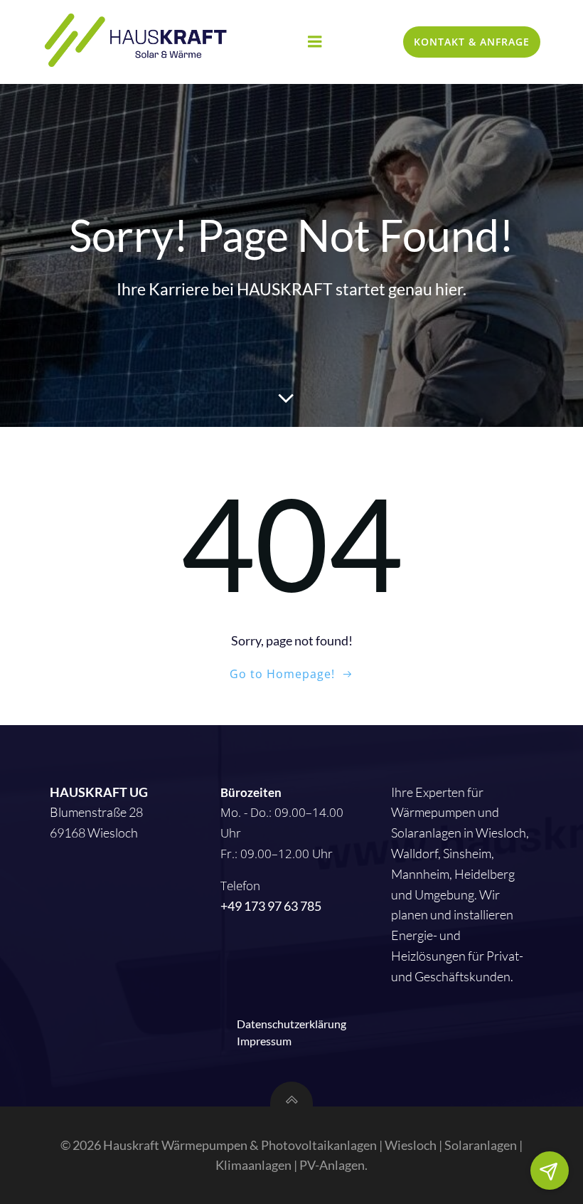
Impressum (264, 1040)
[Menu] (315, 42)
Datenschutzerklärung (291, 1023)
